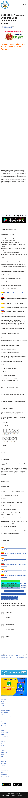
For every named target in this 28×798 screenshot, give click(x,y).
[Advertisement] (14, 110)
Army (2, 714)
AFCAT (2, 701)
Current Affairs (4, 725)
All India (2, 705)
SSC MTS (3, 767)
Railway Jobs (4, 752)
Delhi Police (3, 728)
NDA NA (3, 745)
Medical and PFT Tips (5, 739)
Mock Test (3, 741)
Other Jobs (3, 747)
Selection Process (5, 759)
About (2, 795)
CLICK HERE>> (23, 580)
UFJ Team (4, 26)
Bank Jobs (3, 719)
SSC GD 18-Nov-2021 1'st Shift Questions (9, 596)
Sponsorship (3, 761)
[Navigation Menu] (23, 5)
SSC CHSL (3, 763)
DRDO (2, 730)
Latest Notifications (5, 27)
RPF (2, 756)
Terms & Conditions (5, 796)
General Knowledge (5, 732)
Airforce (2, 703)
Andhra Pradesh (4, 712)
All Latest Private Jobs (5, 710)
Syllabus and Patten (5, 770)
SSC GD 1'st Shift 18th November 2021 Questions (14, 591)
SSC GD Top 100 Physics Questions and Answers (15, 307)
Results (2, 754)
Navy (2, 743)
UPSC (2, 779)
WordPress (18, 793)
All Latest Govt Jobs (5, 708)
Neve (9, 793)
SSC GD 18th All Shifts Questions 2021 (9, 599)
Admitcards (3, 699)
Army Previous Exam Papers (7, 716)
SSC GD (11, 27)
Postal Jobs (3, 750)
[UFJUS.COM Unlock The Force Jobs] (5, 5)
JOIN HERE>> (23, 585)
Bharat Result (9, 612)
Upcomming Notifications (6, 776)
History (2, 734)
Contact (7, 795)
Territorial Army (4, 774)
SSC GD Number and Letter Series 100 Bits (14, 303)
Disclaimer (12, 795)
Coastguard (3, 723)
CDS (2, 721)
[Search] (25, 4)
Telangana (3, 772)
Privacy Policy (19, 795)
